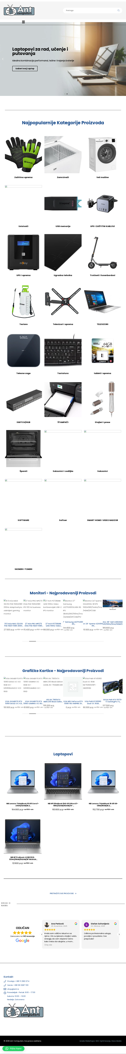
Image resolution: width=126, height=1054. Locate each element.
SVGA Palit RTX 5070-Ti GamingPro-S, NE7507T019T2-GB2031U (112, 702)
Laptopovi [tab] (63, 754)
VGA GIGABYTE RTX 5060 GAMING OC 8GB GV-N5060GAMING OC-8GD (33, 704)
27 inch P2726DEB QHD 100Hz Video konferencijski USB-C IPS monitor (33, 626)
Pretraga (118, 10)
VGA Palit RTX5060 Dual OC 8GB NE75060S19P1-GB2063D (93, 704)
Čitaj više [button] (48, 945)
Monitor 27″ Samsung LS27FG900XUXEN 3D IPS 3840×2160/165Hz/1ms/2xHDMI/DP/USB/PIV (53, 624)
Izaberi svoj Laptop (25, 68)
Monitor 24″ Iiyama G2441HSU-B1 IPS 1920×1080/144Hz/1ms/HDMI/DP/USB (73, 625)
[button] (23, 22)
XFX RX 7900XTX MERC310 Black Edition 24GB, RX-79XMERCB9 (53, 701)
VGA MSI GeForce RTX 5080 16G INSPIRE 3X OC (73, 703)
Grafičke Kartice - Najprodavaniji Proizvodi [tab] (63, 670)
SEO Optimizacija (103, 1041)
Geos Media (116, 1041)
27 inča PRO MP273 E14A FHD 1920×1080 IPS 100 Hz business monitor (13, 626)
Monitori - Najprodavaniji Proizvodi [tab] (63, 593)
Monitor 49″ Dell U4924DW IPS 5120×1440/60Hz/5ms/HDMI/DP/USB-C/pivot (93, 624)
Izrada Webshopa (87, 1041)
